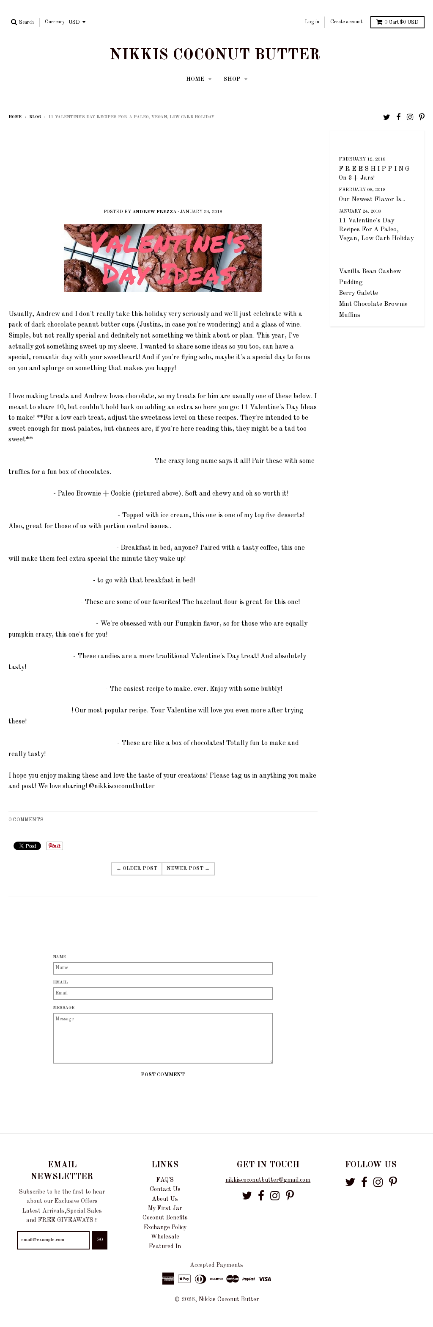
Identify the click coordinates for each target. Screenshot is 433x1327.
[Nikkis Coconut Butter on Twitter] (386, 117)
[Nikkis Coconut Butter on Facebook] (398, 117)
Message (63, 1008)
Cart (401, 22)
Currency (55, 22)
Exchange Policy (165, 1227)
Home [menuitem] (196, 79)
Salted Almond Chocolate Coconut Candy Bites (79, 461)
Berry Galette (358, 293)
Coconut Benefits (165, 1218)
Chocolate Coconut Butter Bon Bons (62, 743)
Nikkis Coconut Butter (215, 55)
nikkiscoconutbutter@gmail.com (267, 1180)
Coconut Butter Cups (39, 710)
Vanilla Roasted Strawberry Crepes (62, 548)
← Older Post (136, 868)
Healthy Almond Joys (40, 656)
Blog (35, 117)
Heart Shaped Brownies (44, 602)
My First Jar (165, 1208)
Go (99, 1240)
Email (60, 982)
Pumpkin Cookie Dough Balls (52, 624)
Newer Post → (188, 868)
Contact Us (165, 1189)
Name (59, 957)
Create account (346, 22)
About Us (165, 1199)
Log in (312, 22)
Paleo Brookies (30, 493)
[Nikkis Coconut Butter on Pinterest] (422, 117)
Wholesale (165, 1237)
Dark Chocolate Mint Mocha (50, 580)
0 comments (26, 820)
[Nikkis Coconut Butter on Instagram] (410, 117)
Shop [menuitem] (233, 79)
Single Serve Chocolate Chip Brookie (63, 515)
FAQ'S (165, 1180)
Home (15, 117)
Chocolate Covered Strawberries (56, 689)
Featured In (165, 1246)
